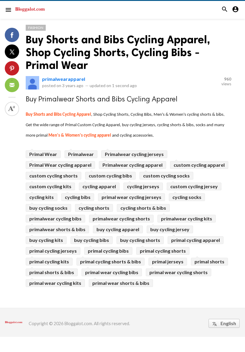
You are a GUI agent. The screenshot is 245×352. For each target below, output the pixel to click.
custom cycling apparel (199, 165)
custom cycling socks (166, 175)
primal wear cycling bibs (111, 272)
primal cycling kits (49, 261)
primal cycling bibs (108, 251)
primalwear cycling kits (186, 218)
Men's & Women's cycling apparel (79, 135)
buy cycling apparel (118, 229)
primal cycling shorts (163, 251)
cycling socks (186, 197)
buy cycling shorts (140, 240)
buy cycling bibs (91, 240)
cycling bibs (78, 197)
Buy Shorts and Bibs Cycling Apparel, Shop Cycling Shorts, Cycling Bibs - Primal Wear (118, 52)
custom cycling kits (50, 186)
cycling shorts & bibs (143, 208)
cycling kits (41, 197)
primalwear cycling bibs (55, 218)
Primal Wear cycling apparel (60, 165)
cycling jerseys (143, 186)
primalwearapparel (63, 79)
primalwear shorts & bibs (57, 229)
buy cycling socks (48, 208)
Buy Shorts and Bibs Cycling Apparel (58, 114)
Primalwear (81, 154)
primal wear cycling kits (55, 283)
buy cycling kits (46, 240)
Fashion (35, 27)
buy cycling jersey (169, 229)
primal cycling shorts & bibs (110, 261)
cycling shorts (94, 208)
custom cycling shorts (53, 175)
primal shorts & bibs (51, 272)
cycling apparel (99, 186)
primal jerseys (167, 261)
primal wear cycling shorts (178, 272)
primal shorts (209, 261)
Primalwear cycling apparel (132, 165)
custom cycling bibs (110, 175)
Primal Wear (43, 154)
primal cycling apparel (195, 240)
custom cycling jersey (194, 186)
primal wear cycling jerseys (131, 197)
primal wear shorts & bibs (120, 283)
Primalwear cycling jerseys (134, 154)
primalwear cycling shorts (121, 218)
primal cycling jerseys (53, 251)
